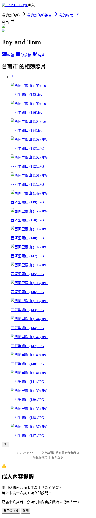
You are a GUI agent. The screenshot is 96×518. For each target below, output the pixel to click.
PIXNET (32, 453)
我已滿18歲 (11, 511)
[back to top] (5, 444)
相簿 (11, 55)
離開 (26, 511)
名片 (41, 55)
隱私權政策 (40, 457)
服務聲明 (57, 457)
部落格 (26, 55)
